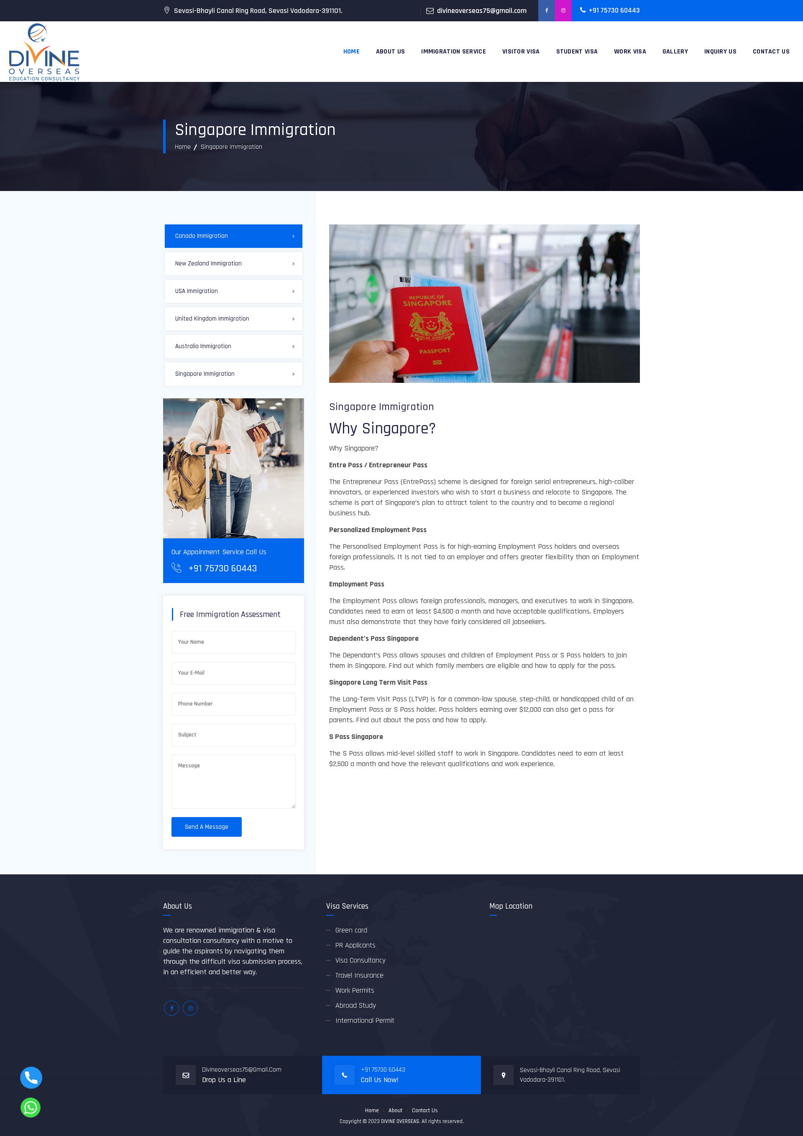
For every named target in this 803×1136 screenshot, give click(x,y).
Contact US (771, 51)
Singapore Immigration (205, 374)
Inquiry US (720, 51)
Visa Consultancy (360, 960)
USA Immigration (196, 291)
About (395, 1110)
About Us (390, 51)
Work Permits (354, 990)
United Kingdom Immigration (212, 319)
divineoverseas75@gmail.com (482, 10)
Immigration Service (453, 51)
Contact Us (425, 1110)
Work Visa (630, 51)
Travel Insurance (359, 975)
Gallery (675, 51)
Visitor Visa (521, 51)
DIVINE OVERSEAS (400, 1121)
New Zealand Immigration (208, 263)
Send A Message (206, 827)
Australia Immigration (203, 346)
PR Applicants (355, 945)
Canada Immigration (201, 236)
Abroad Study (355, 1005)
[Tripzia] (43, 51)
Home (351, 51)
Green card (351, 930)
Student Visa (577, 51)
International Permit (364, 1020)
